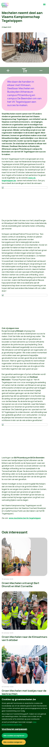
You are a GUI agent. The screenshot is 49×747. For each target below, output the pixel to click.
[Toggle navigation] (44, 5)
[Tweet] (3, 59)
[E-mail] (3, 66)
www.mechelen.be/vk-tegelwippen (25, 518)
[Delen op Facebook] (3, 53)
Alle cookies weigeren (12, 742)
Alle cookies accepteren (13, 735)
